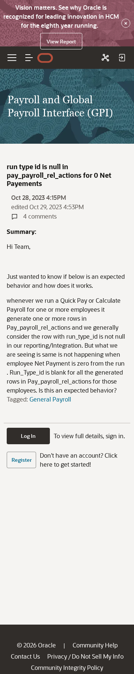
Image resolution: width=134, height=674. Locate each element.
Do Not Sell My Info (98, 656)
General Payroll (50, 399)
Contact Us (25, 656)
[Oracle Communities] (105, 57)
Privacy (57, 656)
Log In (28, 435)
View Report (61, 41)
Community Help (95, 645)
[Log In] (122, 57)
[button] (29, 57)
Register (22, 459)
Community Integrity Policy (67, 667)
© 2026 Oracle (36, 645)
